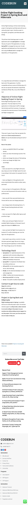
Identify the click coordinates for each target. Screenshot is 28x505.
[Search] (24, 354)
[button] (25, 3)
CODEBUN (9, 3)
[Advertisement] (14, 67)
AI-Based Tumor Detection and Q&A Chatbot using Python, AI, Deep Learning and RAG (13, 413)
